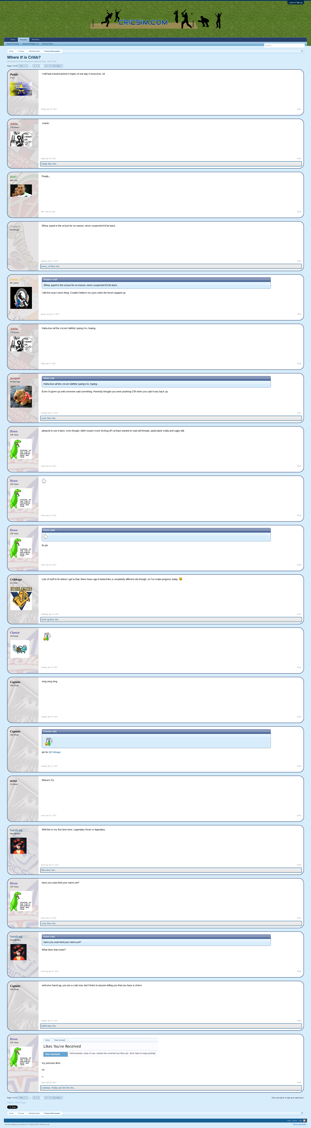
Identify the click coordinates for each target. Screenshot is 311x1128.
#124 (299, 261)
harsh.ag (45, 619)
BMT (43, 212)
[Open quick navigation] (302, 51)
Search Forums (13, 44)
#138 (299, 971)
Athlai (43, 159)
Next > (59, 66)
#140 (299, 1082)
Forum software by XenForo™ (27, 1124)
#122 (299, 159)
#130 (299, 565)
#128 (299, 466)
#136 (299, 865)
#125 (299, 314)
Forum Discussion (25, 61)
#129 (299, 515)
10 (54, 66)
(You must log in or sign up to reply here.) (288, 1098)
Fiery (44, 61)
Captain (44, 717)
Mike (43, 870)
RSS (304, 1120)
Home (13, 39)
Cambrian (45, 1088)
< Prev (20, 66)
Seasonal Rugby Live (30, 44)
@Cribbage (55, 752)
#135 (299, 815)
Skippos (44, 261)
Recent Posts (47, 44)
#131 (299, 614)
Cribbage (44, 614)
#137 (299, 918)
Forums (23, 40)
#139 (299, 1021)
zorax (43, 418)
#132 (299, 667)
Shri (64, 1088)
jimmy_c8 (45, 266)
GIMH (44, 1026)
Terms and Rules (299, 1124)
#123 (299, 212)
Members (35, 39)
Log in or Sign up (295, 2)
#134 (299, 766)
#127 (299, 413)
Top (300, 1121)
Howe (43, 466)
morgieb (44, 413)
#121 (299, 109)
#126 (299, 364)
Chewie (44, 667)
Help (289, 1121)
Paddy (43, 109)
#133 (299, 717)
